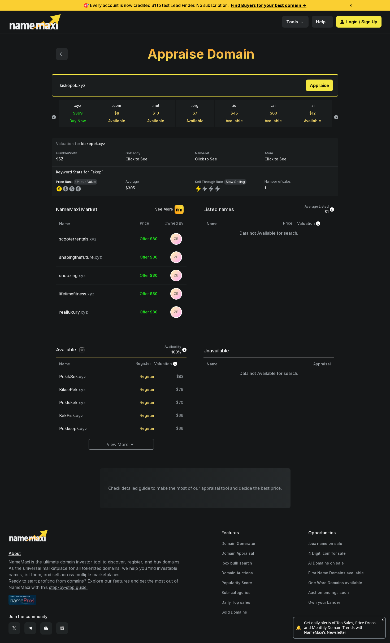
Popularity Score (237, 582)
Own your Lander (324, 602)
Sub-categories (236, 592)
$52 (59, 159)
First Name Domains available (336, 573)
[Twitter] (14, 628)
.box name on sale (325, 543)
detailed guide (136, 488)
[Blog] (46, 628)
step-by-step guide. (68, 587)
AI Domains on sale (326, 563)
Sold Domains (234, 612)
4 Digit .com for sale (327, 553)
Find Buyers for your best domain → (268, 5)
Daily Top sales (236, 602)
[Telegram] (30, 628)
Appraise (319, 85)
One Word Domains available (335, 582)
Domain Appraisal (238, 553)
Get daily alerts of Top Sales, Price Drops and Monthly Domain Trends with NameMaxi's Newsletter (340, 627)
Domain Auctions (237, 573)
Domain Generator (238, 543)
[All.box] (62, 628)
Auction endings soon (328, 592)
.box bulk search (237, 563)
